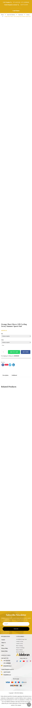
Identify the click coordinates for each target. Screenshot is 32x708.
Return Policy (4, 651)
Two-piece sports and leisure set (11, 577)
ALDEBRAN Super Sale (21, 639)
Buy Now (26, 352)
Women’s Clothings (20, 647)
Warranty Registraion (16, 8)
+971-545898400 (25, 2)
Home (2, 14)
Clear (3, 345)
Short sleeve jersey (7, 527)
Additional (14, 375)
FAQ (2, 645)
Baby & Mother (19, 649)
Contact (3, 639)
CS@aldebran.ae (7, 674)
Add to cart (14, 352)
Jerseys (27, 14)
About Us (3, 642)
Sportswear (20, 14)
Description (5, 375)
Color (2, 339)
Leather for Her (19, 643)
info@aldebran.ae (7, 665)
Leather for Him (19, 641)
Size (2, 333)
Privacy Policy (4, 648)
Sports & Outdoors (11, 14)
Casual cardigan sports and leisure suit (12, 561)
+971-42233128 (16, 2)
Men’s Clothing (19, 645)
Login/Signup (16, 10)
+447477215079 (24, 4)
